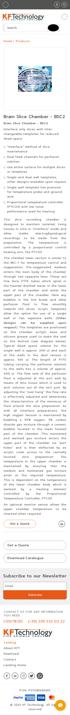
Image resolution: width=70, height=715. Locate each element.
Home (8, 41)
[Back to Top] (64, 678)
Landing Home (15, 665)
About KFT (12, 648)
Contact (10, 659)
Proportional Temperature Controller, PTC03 (35, 496)
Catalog (10, 642)
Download (11, 654)
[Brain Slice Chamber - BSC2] (35, 79)
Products (23, 41)
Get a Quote (18, 545)
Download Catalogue (25, 558)
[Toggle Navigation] (64, 17)
